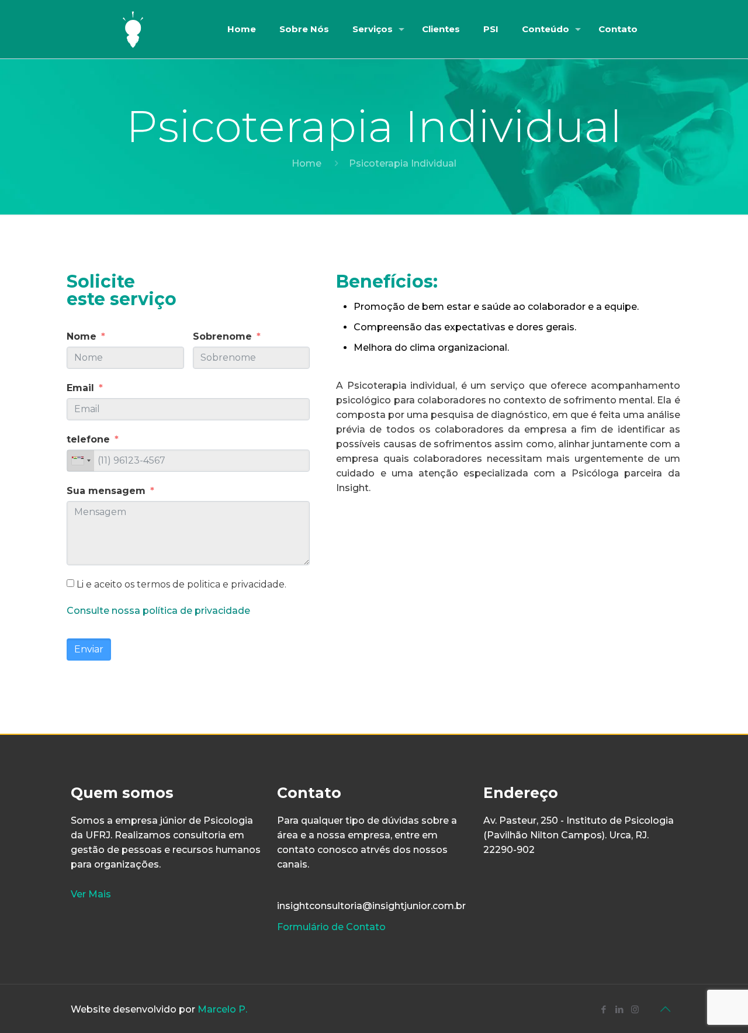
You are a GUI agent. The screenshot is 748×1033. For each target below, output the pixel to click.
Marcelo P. (222, 1009)
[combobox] (80, 460)
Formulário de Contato (331, 926)
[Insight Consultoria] (133, 29)
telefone (88, 439)
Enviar (88, 649)
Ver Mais (91, 894)
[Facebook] (603, 1009)
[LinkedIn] (619, 1009)
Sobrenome (222, 336)
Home (306, 163)
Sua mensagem (106, 490)
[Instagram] (635, 1009)
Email (80, 387)
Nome (81, 336)
